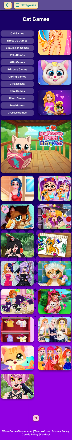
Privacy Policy (60, 431)
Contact (45, 434)
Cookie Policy (30, 434)
